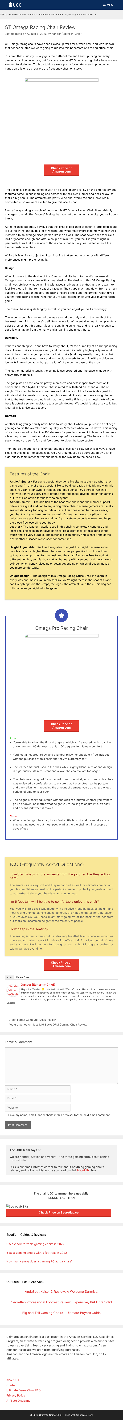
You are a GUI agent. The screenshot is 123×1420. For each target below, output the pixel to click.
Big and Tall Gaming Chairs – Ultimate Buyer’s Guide (61, 1313)
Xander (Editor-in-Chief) (38, 984)
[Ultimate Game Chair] (15, 5)
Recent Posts (22, 977)
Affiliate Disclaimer (19, 1400)
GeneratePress (84, 1414)
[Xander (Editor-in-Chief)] (13, 995)
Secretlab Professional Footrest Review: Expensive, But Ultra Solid (61, 1302)
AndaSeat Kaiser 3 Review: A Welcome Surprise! (61, 1291)
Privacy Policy (15, 1395)
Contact (11, 1385)
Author (9, 977)
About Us (12, 1380)
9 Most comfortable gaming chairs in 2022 (35, 1244)
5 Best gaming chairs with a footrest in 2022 (36, 1252)
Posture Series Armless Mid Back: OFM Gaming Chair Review (47, 1024)
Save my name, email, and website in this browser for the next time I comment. (59, 1115)
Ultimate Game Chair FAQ (23, 1390)
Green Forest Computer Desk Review (32, 1019)
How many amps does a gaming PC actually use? (39, 1261)
